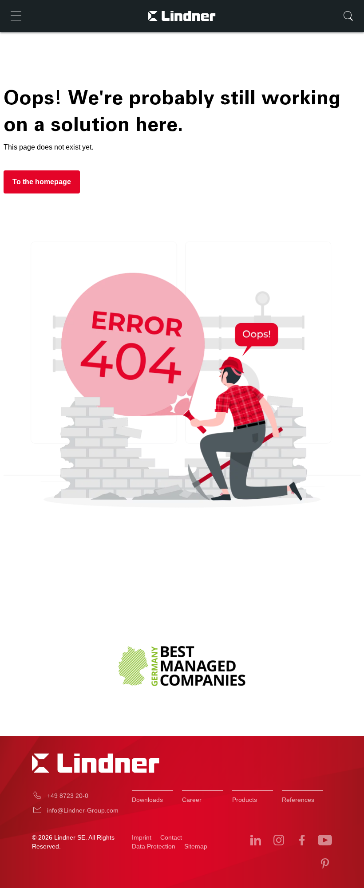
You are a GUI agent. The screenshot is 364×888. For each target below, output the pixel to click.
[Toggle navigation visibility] (16, 16)
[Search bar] (348, 16)
